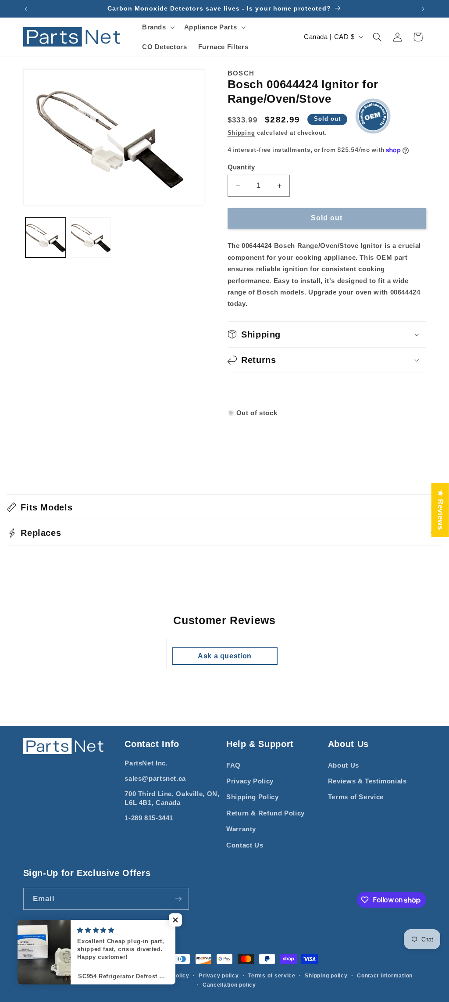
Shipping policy (326, 975)
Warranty (241, 829)
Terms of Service (356, 797)
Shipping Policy (252, 797)
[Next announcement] (423, 9)
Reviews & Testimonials (367, 781)
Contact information (385, 975)
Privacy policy (219, 975)
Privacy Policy (250, 781)
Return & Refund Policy (265, 813)
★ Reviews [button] (440, 509)
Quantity (241, 167)
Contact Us (244, 845)
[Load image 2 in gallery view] (91, 237)
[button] (157, 27)
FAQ (233, 765)
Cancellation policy (229, 985)
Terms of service (272, 975)
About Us (343, 765)
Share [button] (247, 389)
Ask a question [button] (225, 656)
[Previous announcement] (26, 9)
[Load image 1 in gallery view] (45, 237)
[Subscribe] (178, 898)
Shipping (241, 133)
